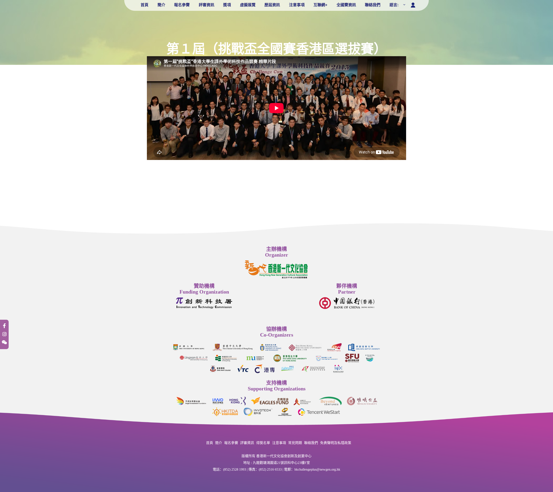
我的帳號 (413, 4)
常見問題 (295, 443)
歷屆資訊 (272, 5)
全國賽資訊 (346, 5)
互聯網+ (320, 5)
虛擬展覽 (248, 5)
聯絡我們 (372, 5)
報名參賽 (182, 5)
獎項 (227, 5)
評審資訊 (206, 5)
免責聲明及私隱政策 (335, 443)
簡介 (161, 5)
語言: (394, 5)
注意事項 (297, 5)
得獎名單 (263, 443)
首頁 (144, 5)
